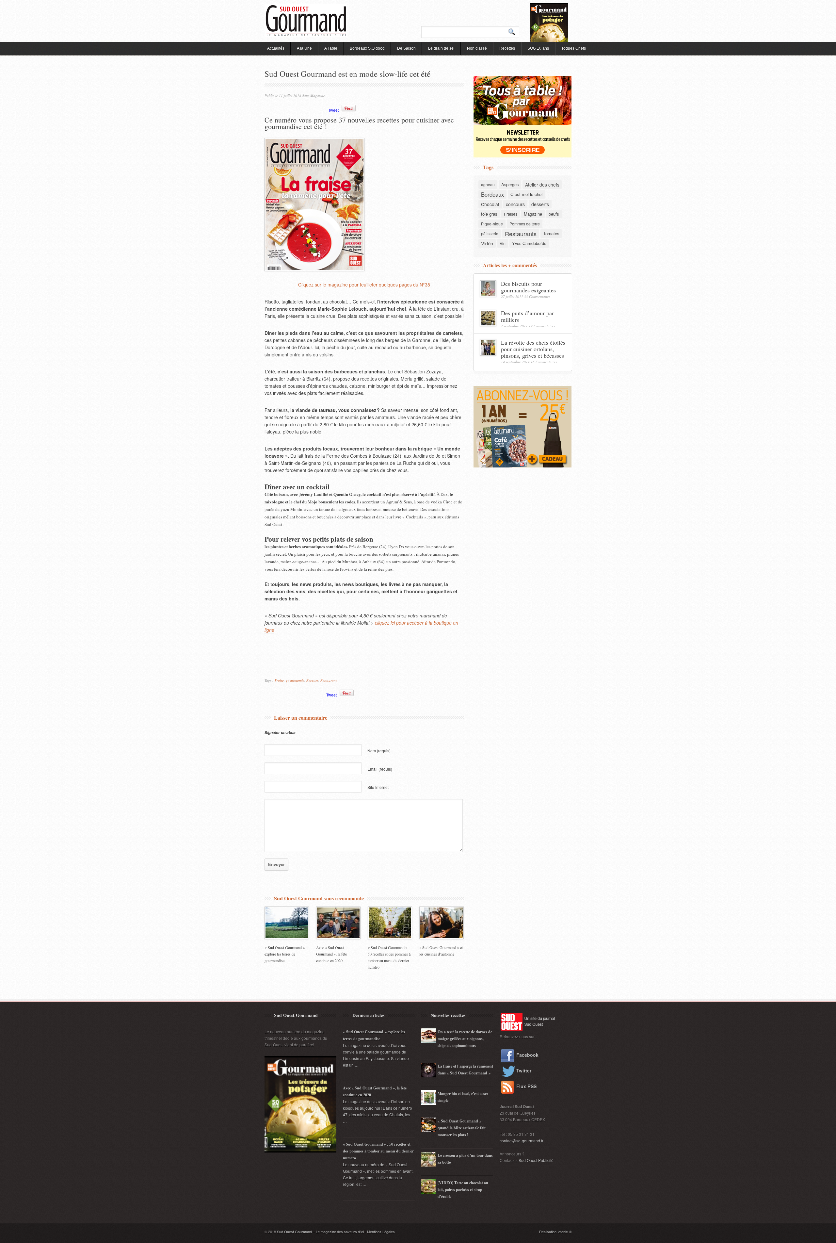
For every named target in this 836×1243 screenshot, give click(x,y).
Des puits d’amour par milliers (527, 316)
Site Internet (378, 787)
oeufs (554, 214)
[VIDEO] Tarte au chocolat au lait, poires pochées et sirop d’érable (463, 1189)
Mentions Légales (381, 1231)
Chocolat (490, 204)
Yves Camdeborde (529, 243)
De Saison (406, 48)
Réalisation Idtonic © (555, 1231)
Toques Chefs (573, 48)
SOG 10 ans (538, 48)
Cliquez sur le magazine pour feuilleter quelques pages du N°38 (364, 284)
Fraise (279, 680)
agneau (488, 184)
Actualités (275, 48)
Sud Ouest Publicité (536, 1160)
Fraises (510, 214)
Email (379, 769)
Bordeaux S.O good (367, 48)
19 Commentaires (542, 325)
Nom (379, 750)
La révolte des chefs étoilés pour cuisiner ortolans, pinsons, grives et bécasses (533, 349)
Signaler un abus (280, 732)
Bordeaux (492, 194)
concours (515, 204)
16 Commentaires (544, 361)
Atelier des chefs (542, 184)
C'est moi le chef (526, 194)
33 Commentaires (537, 296)
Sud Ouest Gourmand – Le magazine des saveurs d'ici (320, 1231)
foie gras (489, 214)
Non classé (477, 48)
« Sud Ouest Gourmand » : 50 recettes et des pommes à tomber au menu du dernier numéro (378, 1151)
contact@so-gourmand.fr (521, 1140)
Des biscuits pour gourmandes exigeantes (528, 286)
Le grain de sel (441, 48)
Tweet (333, 110)
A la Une (304, 48)
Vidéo (487, 243)
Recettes (507, 48)
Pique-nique (492, 223)
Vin (503, 243)
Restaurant (328, 680)
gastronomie (295, 680)
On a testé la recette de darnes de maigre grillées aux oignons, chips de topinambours (465, 1038)
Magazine (317, 95)
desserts (540, 204)
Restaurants (521, 233)
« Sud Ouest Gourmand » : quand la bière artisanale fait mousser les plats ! (462, 1127)
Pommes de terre (524, 223)
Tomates (551, 233)
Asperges (510, 184)
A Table (330, 48)
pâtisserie (489, 233)
